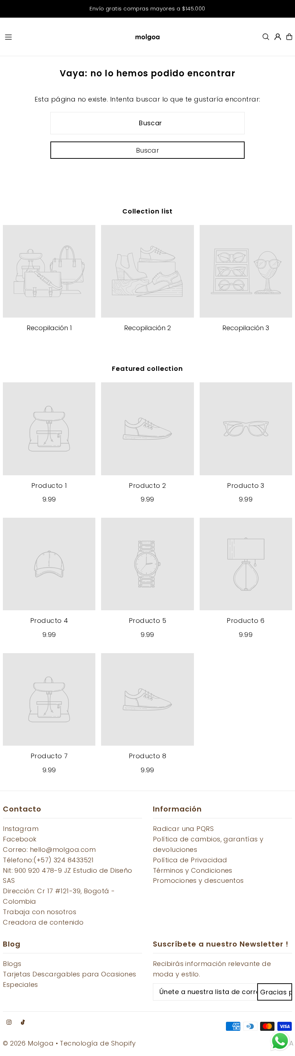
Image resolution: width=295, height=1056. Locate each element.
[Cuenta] (277, 36)
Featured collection (147, 368)
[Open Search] (266, 36)
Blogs (12, 963)
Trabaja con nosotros (39, 911)
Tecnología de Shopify (98, 1043)
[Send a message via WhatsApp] (280, 1041)
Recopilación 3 (245, 327)
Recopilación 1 (49, 327)
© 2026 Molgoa (28, 1043)
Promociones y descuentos (198, 880)
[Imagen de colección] (49, 271)
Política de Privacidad (190, 859)
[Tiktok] (23, 1022)
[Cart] (289, 36)
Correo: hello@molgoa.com (49, 849)
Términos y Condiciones (192, 870)
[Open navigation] (63, 36)
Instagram (20, 828)
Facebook (20, 839)
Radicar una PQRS (183, 828)
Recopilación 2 (147, 327)
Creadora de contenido (43, 922)
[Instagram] (9, 1022)
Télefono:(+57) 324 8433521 (48, 859)
